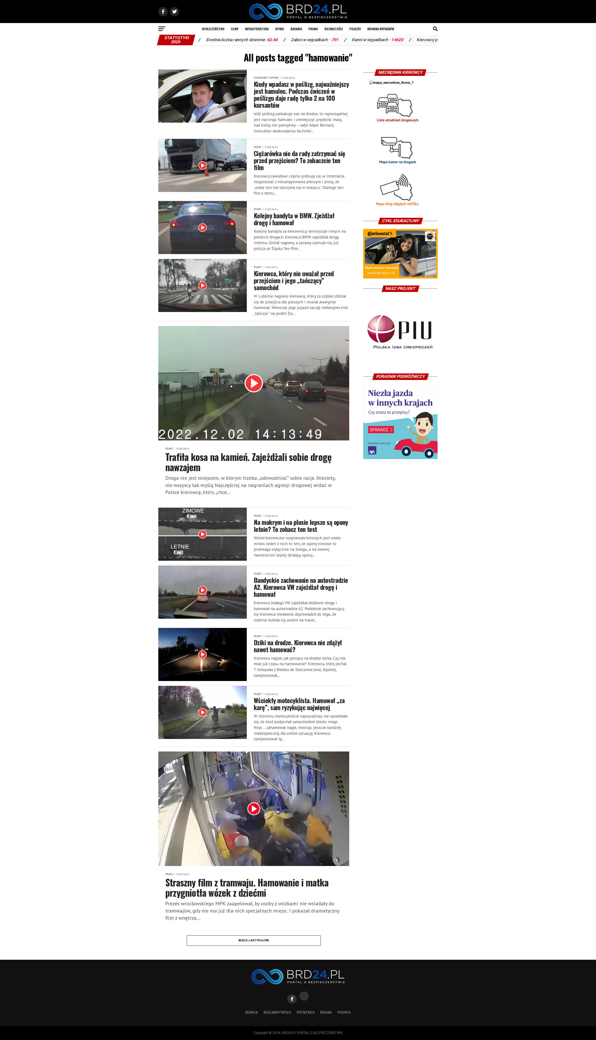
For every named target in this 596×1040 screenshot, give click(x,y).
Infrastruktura (257, 28)
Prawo (313, 28)
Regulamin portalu (277, 1012)
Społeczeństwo (213, 28)
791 (274, 39)
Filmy (234, 28)
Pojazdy (355, 28)
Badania (296, 28)
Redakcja (251, 1012)
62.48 (211, 39)
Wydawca (344, 1012)
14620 (336, 39)
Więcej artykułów (253, 940)
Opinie (279, 28)
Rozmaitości (334, 28)
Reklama (326, 1012)
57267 (405, 39)
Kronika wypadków (380, 28)
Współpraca (306, 1012)
